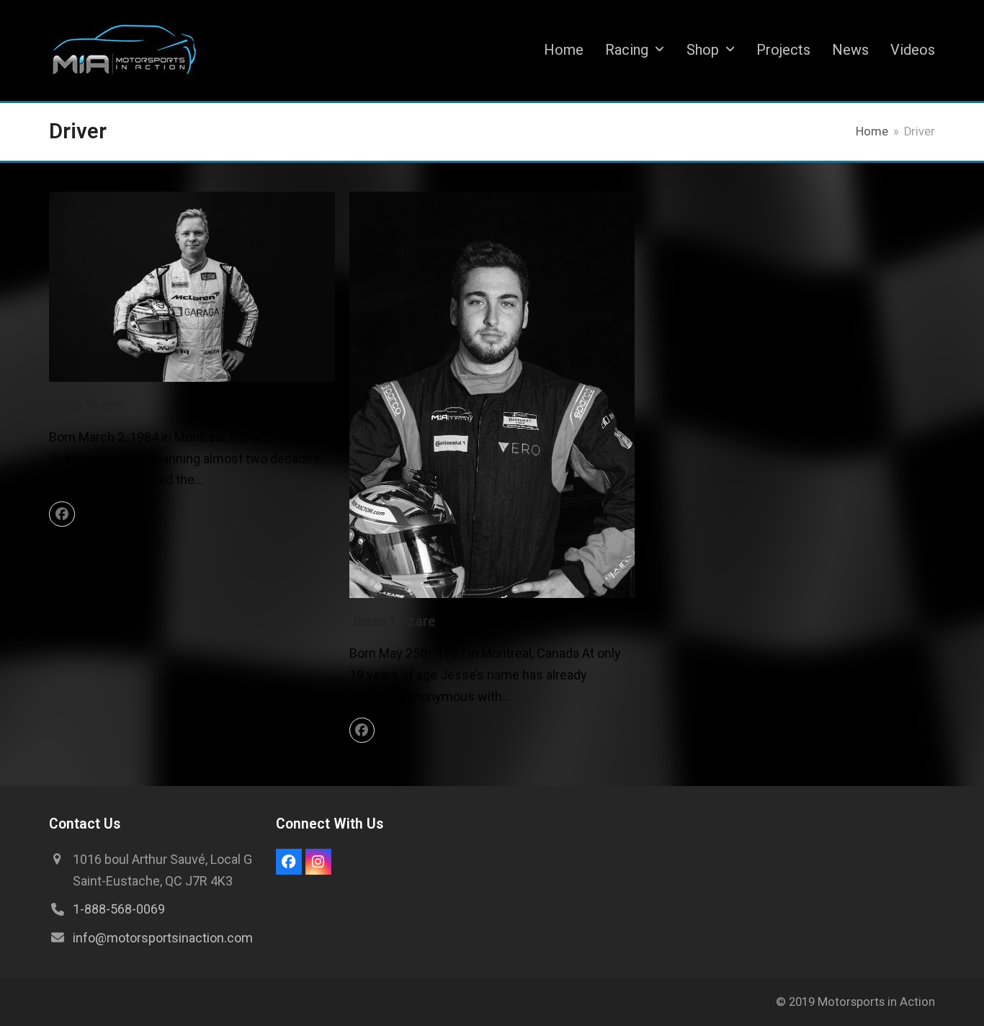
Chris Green (86, 405)
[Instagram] (318, 862)
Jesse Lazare (392, 621)
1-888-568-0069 (119, 908)
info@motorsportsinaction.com (163, 937)
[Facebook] (61, 514)
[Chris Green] (191, 285)
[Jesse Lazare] (492, 393)
